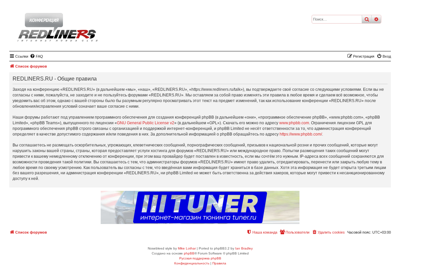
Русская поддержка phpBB (200, 258)
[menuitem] (36, 56)
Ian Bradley (244, 248)
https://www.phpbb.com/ (301, 134)
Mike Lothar (187, 248)
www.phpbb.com (294, 123)
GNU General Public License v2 (145, 123)
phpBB (189, 253)
